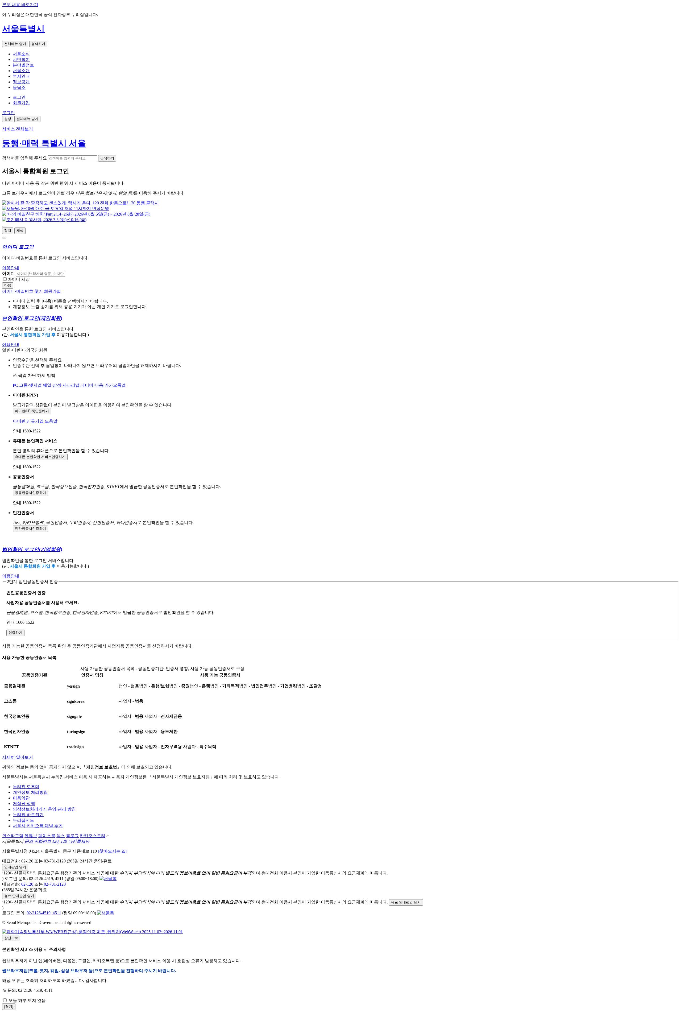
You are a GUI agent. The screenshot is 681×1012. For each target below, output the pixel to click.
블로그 (72, 835)
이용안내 (10, 268)
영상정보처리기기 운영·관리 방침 (44, 809)
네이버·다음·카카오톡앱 (103, 385)
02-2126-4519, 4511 (44, 913)
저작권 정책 (24, 803)
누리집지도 (23, 820)
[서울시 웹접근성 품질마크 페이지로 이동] (92, 932)
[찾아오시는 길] (112, 851)
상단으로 (11, 938)
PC (15, 385)
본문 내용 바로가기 (20, 4)
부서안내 (21, 76)
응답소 (19, 87)
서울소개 (21, 70)
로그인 (19, 97)
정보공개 (21, 82)
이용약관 (21, 798)
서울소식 (21, 54)
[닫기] (8, 1007)
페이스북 (46, 835)
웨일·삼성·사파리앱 (61, 385)
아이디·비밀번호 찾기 (22, 291)
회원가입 (21, 103)
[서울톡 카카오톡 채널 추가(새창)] (108, 878)
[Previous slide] (4, 226)
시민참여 (21, 59)
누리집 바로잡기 (28, 814)
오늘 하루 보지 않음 (26, 1000)
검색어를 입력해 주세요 (24, 158)
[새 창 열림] (80, 203)
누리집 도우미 (26, 786)
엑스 (60, 835)
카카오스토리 (92, 835)
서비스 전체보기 (17, 129)
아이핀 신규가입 (28, 421)
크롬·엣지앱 (30, 385)
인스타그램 (12, 835)
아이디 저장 (18, 279)
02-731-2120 (55, 884)
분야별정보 (23, 65)
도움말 (51, 421)
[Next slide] (4, 237)
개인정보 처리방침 (30, 792)
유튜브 (30, 835)
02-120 (27, 884)
